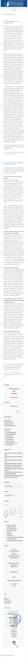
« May (5, 516)
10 (15, 509)
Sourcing (8, 430)
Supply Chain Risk (10, 444)
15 (10, 511)
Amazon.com (14, 631)
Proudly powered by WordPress (7, 655)
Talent (22, 152)
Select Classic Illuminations (10, 425)
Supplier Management (11, 432)
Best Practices (17, 152)
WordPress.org (7, 602)
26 (21, 513)
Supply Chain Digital (11, 526)
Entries (6, 599)
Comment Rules (14, 554)
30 (12, 514)
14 (7, 511)
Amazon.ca (14, 629)
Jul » (21, 516)
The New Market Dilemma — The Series (13, 463)
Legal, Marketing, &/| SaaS (12, 442)
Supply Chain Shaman (12, 539)
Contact (14, 577)
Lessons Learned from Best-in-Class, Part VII (13, 163)
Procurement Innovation (9, 374)
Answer (14, 585)
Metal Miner (9, 533)
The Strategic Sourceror (12, 528)
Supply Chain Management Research (15, 537)
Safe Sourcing (10, 535)
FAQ (14, 552)
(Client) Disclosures (14, 557)
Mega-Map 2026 (7, 420)
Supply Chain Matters (11, 530)
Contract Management (11, 434)
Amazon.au (14, 636)
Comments (7, 601)
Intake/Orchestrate (10, 441)
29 (10, 514)
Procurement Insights (11, 525)
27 (4, 514)
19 (21, 511)
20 (4, 513)
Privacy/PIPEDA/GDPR (14, 551)
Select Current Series (9, 422)
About (14, 549)
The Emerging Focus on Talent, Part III (12, 22)
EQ (14, 141)
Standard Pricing (14, 566)
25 (18, 513)
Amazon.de (14, 635)
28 (7, 514)
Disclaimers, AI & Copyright (14, 556)
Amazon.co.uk (14, 633)
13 (4, 511)
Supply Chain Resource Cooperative (15, 540)
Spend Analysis (9, 436)
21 (7, 513)
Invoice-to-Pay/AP (10, 439)
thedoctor (14, 153)
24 (15, 513)
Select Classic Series (8, 423)
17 (15, 511)
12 (21, 509)
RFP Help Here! (14, 564)
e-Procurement (9, 437)
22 (10, 513)
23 (12, 513)
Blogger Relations (14, 571)
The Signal (9, 532)
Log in (5, 597)
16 (12, 511)
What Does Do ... (14, 563)
